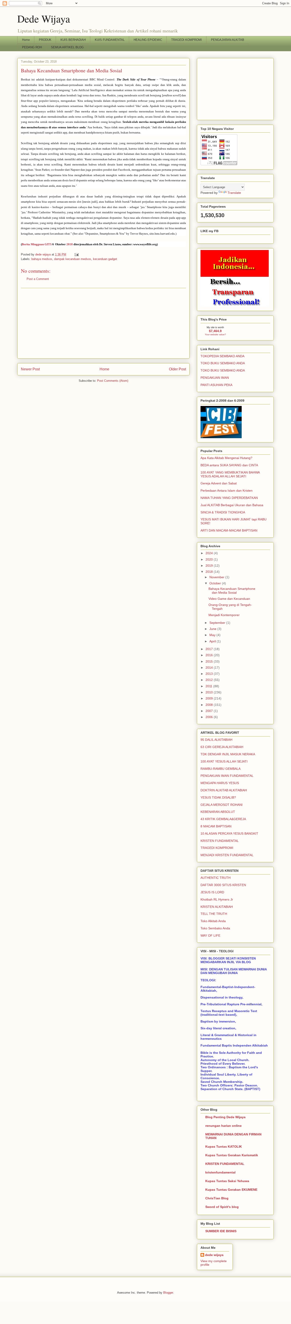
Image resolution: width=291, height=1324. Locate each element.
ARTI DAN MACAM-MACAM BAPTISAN (229, 530)
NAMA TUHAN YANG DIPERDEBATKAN (229, 498)
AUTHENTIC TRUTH (216, 877)
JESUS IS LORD (212, 892)
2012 (210, 680)
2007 (210, 711)
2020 (210, 559)
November (217, 577)
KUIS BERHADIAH (73, 39)
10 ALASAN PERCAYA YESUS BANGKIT (229, 833)
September (217, 622)
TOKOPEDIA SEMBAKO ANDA (222, 356)
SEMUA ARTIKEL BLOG (67, 47)
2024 (210, 553)
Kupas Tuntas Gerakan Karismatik (231, 1155)
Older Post (177, 369)
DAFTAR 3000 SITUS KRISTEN (223, 885)
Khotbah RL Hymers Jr (217, 899)
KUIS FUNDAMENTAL (110, 39)
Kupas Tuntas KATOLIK (223, 1146)
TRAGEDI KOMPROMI (186, 39)
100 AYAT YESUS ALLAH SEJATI (224, 761)
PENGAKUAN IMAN (215, 377)
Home (26, 39)
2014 (210, 667)
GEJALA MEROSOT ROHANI (222, 805)
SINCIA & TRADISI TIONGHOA (223, 512)
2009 (210, 698)
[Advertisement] (103, 323)
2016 (210, 655)
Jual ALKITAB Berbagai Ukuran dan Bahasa (232, 505)
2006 (210, 717)
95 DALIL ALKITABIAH (216, 739)
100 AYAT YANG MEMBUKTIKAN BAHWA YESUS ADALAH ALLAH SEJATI (230, 474)
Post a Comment (38, 279)
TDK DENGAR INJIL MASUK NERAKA (228, 754)
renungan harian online (223, 1125)
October (215, 583)
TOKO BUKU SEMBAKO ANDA (223, 363)
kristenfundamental (220, 1172)
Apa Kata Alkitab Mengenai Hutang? (226, 458)
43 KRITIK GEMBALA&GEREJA (223, 819)
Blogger (168, 1292)
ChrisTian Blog (216, 1198)
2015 (210, 661)
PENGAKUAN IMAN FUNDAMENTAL (227, 775)
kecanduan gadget (105, 259)
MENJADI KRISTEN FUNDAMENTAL (227, 855)
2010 (210, 692)
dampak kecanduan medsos (72, 259)
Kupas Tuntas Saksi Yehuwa (227, 1181)
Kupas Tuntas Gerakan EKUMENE (231, 1189)
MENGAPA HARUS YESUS (220, 783)
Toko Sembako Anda (215, 928)
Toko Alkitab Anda (213, 921)
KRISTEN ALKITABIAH (217, 907)
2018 (69, 244)
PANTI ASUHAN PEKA (216, 385)
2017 (210, 649)
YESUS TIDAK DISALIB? (218, 797)
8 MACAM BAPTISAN (216, 826)
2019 (210, 565)
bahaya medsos (41, 259)
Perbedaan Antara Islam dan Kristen (227, 490)
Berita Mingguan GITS (37, 244)
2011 (209, 686)
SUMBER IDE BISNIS (220, 1231)
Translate (234, 192)
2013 (210, 673)
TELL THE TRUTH (214, 914)
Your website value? (215, 334)
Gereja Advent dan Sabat (219, 483)
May (212, 635)
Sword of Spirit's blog (222, 1207)
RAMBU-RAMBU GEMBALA (221, 768)
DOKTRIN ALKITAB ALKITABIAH (224, 790)
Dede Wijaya (43, 18)
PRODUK (45, 39)
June (213, 629)
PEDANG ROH (32, 47)
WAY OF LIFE (210, 935)
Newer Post (30, 369)
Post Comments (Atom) (112, 380)
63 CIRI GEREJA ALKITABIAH (222, 747)
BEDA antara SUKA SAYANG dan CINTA (229, 465)
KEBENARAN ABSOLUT (218, 812)
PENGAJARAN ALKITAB (227, 39)
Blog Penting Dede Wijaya (225, 1117)
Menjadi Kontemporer (224, 615)
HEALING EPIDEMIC (148, 39)
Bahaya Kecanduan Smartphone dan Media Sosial (231, 590)
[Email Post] (76, 254)
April (213, 641)
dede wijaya (214, 1255)
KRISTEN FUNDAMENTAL (220, 841)
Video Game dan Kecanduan (229, 598)
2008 (210, 705)
